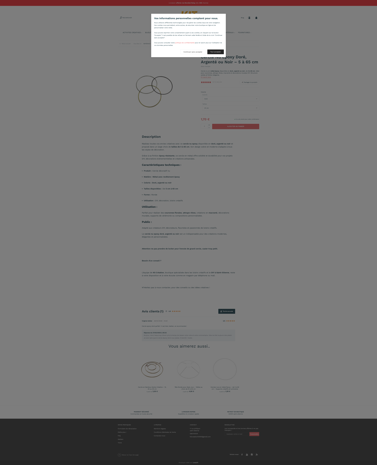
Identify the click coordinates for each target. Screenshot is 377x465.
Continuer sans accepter (192, 52)
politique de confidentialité (184, 43)
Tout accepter (215, 52)
